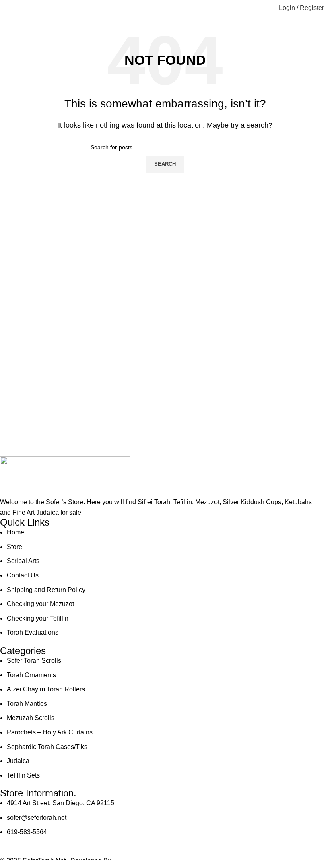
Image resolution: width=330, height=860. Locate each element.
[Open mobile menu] (9, 8)
